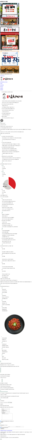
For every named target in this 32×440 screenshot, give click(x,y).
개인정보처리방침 (9, 430)
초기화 (11, 402)
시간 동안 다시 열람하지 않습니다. (5, 26)
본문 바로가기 (2, 75)
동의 (4, 427)
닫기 (11, 26)
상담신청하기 (2, 428)
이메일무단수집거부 (3, 430)
